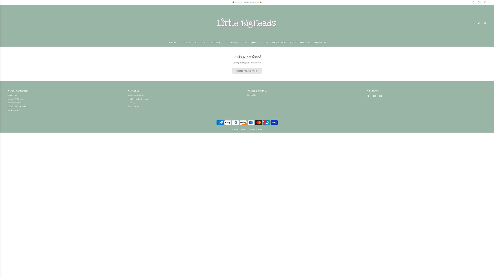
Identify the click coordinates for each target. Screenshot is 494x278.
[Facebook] (474, 2)
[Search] (474, 23)
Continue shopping (247, 71)
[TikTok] (485, 2)
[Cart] (479, 23)
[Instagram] (479, 2)
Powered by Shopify (256, 129)
